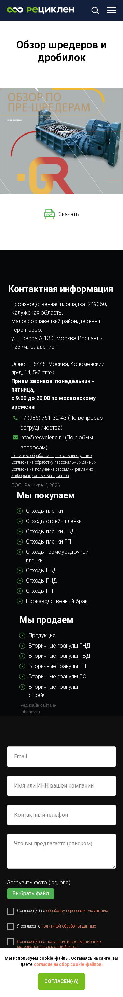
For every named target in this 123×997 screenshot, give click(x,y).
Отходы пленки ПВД (51, 531)
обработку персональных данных (77, 910)
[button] (95, 10)
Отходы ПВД (41, 570)
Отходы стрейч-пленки (54, 521)
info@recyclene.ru (42, 437)
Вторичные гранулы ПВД (60, 656)
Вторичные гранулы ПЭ (57, 676)
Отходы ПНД (41, 580)
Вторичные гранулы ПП (57, 666)
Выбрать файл (30, 893)
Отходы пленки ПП (48, 541)
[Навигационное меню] (111, 10)
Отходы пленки (44, 511)
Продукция (42, 635)
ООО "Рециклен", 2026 (35, 485)
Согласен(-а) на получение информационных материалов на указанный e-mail (59, 944)
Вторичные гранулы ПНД (60, 645)
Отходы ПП (39, 591)
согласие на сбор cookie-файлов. (68, 964)
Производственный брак (57, 601)
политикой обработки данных (68, 926)
